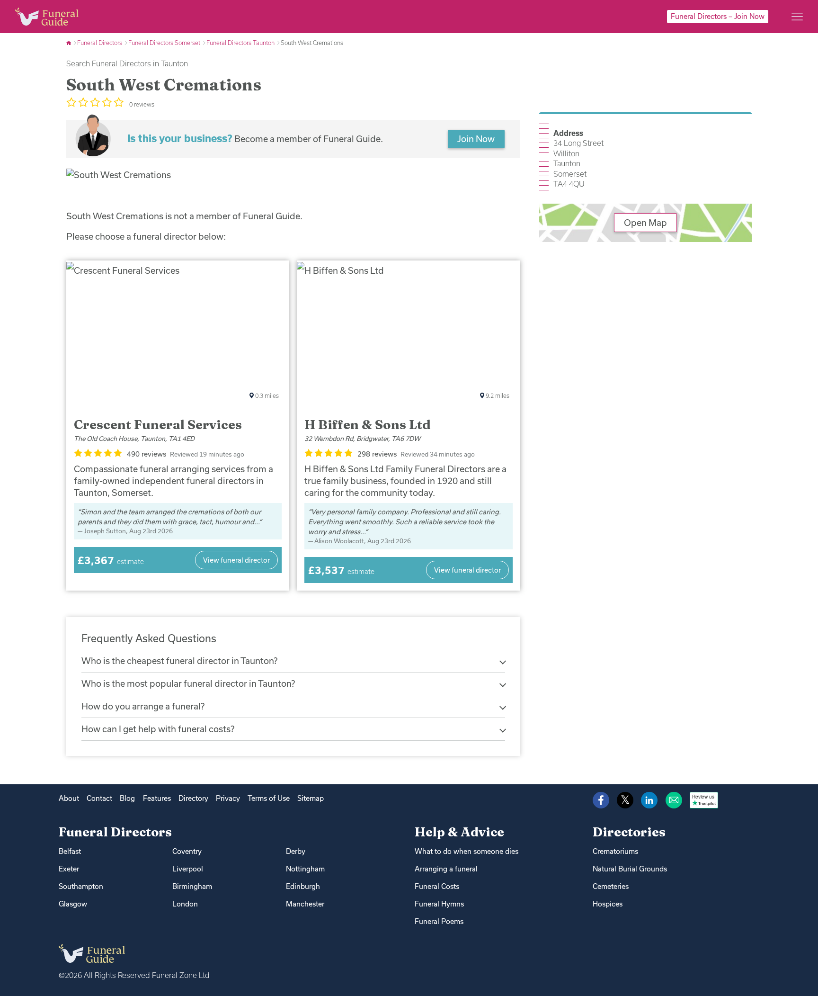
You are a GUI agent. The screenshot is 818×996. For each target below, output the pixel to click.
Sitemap (310, 798)
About (69, 798)
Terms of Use (269, 798)
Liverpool (187, 869)
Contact (99, 798)
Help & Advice (459, 832)
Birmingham (192, 886)
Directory (193, 798)
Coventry (187, 851)
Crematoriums (615, 851)
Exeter (69, 869)
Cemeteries (611, 886)
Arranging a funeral (446, 869)
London (185, 904)
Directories (629, 832)
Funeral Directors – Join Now (718, 16)
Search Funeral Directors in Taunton (127, 63)
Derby (295, 851)
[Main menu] (797, 16)
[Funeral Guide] (69, 42)
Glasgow (73, 904)
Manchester (305, 904)
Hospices (607, 904)
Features (157, 798)
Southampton (81, 886)
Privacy (228, 798)
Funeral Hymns (439, 904)
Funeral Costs (437, 886)
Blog (127, 798)
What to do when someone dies (466, 851)
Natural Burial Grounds (630, 869)
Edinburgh (303, 886)
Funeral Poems (439, 921)
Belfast (70, 851)
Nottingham (305, 869)
